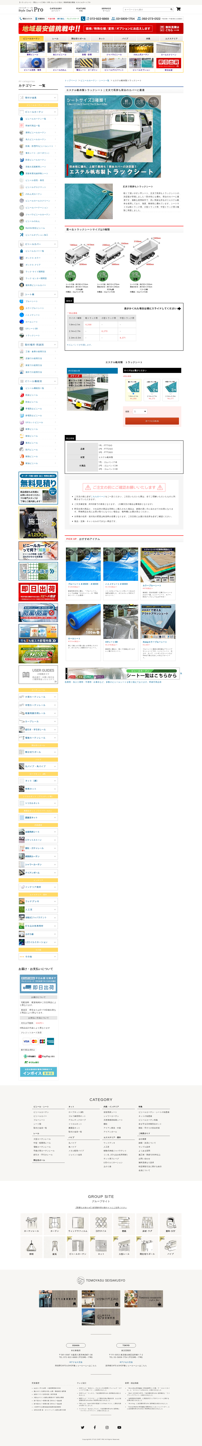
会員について (144, 1170)
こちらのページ (98, 496)
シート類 (37, 1124)
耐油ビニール (32, 463)
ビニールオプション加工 (37, 235)
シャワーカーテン (111, 1116)
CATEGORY (56, 9)
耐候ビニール (32, 436)
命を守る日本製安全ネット (150, 1124)
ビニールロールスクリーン (38, 201)
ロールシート (74, 638)
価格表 (69, 301)
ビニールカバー (40, 1116)
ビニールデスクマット (36, 187)
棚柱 (105, 1124)
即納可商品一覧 (33, 126)
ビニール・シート (41, 1106)
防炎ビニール (32, 395)
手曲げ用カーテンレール (44, 1151)
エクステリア (171, 38)
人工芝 (106, 1147)
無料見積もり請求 (146, 1162)
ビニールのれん (33, 221)
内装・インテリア (111, 1106)
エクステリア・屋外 (112, 1137)
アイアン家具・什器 (112, 1128)
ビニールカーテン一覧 (36, 119)
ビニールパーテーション (37, 207)
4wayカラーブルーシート (155, 642)
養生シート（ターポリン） (38, 153)
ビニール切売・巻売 (35, 180)
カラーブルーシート (152, 585)
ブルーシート (32, 301)
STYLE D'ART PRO (98, 1439)
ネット (102, 38)
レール (55, 38)
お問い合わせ (144, 1159)
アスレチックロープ (77, 1120)
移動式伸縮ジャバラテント (115, 1151)
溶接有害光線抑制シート (37, 173)
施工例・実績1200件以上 (150, 1155)
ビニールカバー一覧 (35, 251)
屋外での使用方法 (34, 372)
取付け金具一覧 (40, 1128)
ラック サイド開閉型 (35, 271)
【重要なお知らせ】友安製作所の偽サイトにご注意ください (101, 1207)
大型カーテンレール (42, 1139)
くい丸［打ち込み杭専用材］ (116, 1155)
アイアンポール (110, 1132)
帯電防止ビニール (34, 409)
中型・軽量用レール (42, 1143)
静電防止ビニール (34, 415)
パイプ (125, 38)
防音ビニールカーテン (36, 160)
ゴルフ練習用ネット (77, 1116)
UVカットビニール (34, 422)
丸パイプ (72, 1143)
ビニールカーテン (31, 38)
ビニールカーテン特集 (148, 1120)
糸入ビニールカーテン (36, 139)
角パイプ (72, 1147)
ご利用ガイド (144, 1133)
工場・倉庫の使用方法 (36, 351)
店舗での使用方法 (34, 358)
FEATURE (81, 9)
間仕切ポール (39, 1160)
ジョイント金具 (75, 1155)
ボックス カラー (33, 258)
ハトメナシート (33, 315)
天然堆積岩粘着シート (113, 1120)
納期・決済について (147, 1143)
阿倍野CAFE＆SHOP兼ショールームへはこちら (76, 1365)
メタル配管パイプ (76, 1151)
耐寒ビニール (32, 429)
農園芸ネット (74, 1128)
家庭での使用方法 (34, 365)
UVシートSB (111, 642)
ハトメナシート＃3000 (116, 584)
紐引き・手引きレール (43, 1155)
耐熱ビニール (32, 456)
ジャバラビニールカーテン (38, 214)
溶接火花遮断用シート (36, 166)
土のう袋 (107, 1166)
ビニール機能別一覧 (35, 388)
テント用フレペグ (111, 1159)
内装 (148, 38)
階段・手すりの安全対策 (149, 1128)
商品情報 (70, 438)
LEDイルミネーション (113, 1162)
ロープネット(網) (76, 1112)
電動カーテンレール (42, 1147)
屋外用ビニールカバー (36, 285)
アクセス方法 (76, 1362)
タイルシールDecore (140, 1390)
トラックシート (33, 335)
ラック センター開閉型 (36, 278)
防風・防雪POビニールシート (39, 146)
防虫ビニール (32, 402)
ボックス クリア (33, 264)
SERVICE (106, 9)
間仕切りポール (78, 38)
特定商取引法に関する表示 (150, 1166)
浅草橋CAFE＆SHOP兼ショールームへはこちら (126, 1365)
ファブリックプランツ (88, 1410)
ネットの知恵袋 (145, 1116)
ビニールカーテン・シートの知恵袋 (154, 1112)
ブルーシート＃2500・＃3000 (83, 584)
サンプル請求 (144, 1147)
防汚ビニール (32, 449)
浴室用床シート (110, 1112)
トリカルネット (75, 1124)
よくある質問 (144, 1151)
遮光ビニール (32, 443)
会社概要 (142, 1139)
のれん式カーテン (34, 194)
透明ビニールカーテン (36, 132)
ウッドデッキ (109, 1143)
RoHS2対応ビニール (35, 228)
